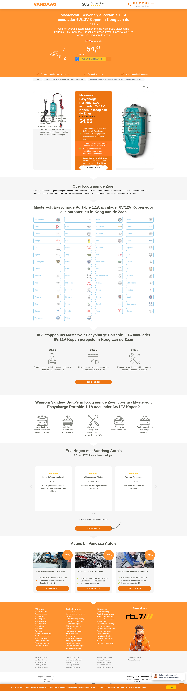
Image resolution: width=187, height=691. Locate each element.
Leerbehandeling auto (73, 648)
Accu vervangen (41, 614)
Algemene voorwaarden (47, 677)
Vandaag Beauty (41, 662)
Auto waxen (39, 631)
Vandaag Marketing (134, 657)
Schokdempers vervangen (106, 624)
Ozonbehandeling (103, 612)
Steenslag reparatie (103, 626)
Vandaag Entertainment (74, 660)
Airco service (39, 616)
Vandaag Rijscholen (73, 657)
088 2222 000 (140, 2)
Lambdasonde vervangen (75, 646)
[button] (31, 486)
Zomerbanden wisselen (105, 643)
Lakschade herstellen (73, 643)
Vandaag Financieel (103, 665)
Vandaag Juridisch (72, 665)
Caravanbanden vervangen (75, 614)
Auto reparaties (40, 624)
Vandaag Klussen (41, 657)
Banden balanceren (42, 641)
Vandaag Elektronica (104, 662)
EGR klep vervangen (73, 626)
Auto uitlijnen (39, 628)
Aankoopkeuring (41, 611)
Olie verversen (102, 609)
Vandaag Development (105, 667)
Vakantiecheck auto (104, 636)
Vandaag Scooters (103, 660)
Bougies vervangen (42, 643)
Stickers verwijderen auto (106, 629)
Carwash (69, 616)
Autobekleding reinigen (43, 636)
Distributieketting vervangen (75, 619)
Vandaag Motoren (41, 667)
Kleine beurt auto (72, 633)
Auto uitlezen (39, 626)
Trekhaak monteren (103, 631)
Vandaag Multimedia (73, 667)
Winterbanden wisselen (105, 641)
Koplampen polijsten (73, 636)
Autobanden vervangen (43, 633)
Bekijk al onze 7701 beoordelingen (93, 520)
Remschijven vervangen (105, 616)
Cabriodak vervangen (73, 609)
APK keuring (39, 609)
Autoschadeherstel (41, 638)
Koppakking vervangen (74, 638)
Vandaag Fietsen (72, 662)
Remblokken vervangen (105, 614)
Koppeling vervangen (73, 641)
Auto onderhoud (40, 621)
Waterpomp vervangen (105, 638)
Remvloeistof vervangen (105, 619)
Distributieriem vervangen (75, 621)
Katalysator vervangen (74, 631)
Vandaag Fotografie (134, 660)
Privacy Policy (47, 679)
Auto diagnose (40, 619)
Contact (47, 682)
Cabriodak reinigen (41, 646)
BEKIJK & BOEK (93, 168)
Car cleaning (70, 611)
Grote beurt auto (71, 628)
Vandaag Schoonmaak (105, 657)
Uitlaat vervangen (103, 633)
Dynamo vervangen (73, 624)
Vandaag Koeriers (41, 660)
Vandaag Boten (40, 665)
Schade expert (102, 621)
